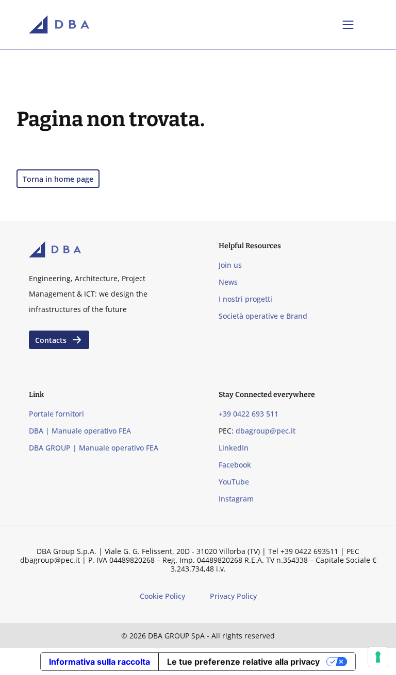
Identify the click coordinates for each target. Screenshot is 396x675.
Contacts (51, 340)
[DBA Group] (59, 24)
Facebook (235, 465)
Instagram (236, 499)
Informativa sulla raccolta (99, 661)
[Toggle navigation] (348, 24)
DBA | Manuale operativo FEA (80, 431)
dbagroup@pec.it (265, 431)
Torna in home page (58, 179)
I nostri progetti (245, 299)
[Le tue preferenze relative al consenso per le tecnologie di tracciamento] (378, 657)
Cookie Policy (162, 596)
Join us (230, 265)
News (228, 282)
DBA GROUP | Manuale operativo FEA (93, 448)
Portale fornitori (56, 414)
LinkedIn (234, 448)
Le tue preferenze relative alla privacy (243, 661)
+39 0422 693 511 (248, 414)
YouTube (234, 482)
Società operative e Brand (263, 316)
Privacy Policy (233, 596)
